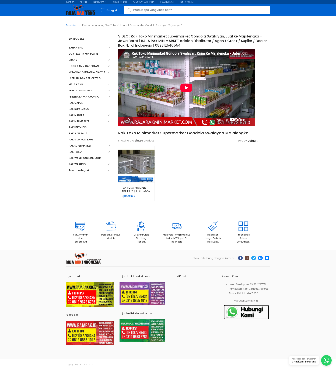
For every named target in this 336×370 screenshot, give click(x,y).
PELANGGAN (98, 2)
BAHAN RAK (76, 47)
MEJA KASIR (76, 84)
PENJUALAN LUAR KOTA (143, 2)
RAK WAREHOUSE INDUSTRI (85, 158)
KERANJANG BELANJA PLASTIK (87, 72)
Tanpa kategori (79, 170)
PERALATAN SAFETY (80, 90)
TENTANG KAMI (187, 2)
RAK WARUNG (77, 164)
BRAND (73, 60)
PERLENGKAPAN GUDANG (84, 96)
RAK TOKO (75, 152)
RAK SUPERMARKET (80, 145)
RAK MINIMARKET (79, 121)
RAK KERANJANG (79, 109)
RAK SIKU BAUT (78, 133)
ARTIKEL (83, 2)
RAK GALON (76, 103)
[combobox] (197, 10)
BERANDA (70, 2)
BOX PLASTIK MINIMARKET (84, 54)
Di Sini (254, 300)
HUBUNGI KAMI (167, 2)
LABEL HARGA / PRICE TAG (85, 78)
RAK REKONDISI (78, 127)
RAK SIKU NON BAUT (81, 139)
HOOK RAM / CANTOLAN (84, 66)
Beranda (71, 25)
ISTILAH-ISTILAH (119, 2)
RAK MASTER (76, 115)
